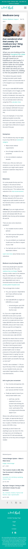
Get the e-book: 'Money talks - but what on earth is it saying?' (14, 2)
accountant (5, 477)
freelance (13, 492)
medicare (10, 19)
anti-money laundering (17, 477)
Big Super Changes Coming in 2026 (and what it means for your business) (13, 488)
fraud (9, 479)
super (9, 494)
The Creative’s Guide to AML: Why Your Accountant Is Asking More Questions (13, 472)
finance (5, 19)
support (16, 19)
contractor (7, 492)
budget (4, 463)
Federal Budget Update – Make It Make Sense (13, 460)
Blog (14, 525)
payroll (18, 492)
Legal (14, 521)
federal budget (10, 463)
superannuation (15, 494)
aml (10, 477)
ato (3, 492)
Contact (14, 529)
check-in (5, 479)
